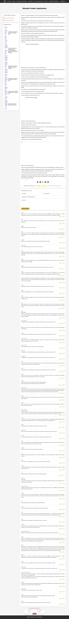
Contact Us (46, 1)
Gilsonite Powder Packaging (8, 20)
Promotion (9, 1)
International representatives (21, 1)
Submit (34, 613)
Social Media (30, 1)
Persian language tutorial (38, 1)
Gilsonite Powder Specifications (9, 18)
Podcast (13, 1)
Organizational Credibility (53, 1)
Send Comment (25, 208)
